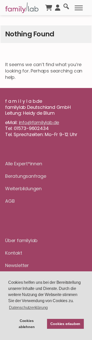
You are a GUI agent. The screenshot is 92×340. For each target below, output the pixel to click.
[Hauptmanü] (79, 8)
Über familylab (21, 240)
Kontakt (13, 253)
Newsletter (17, 265)
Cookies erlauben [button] (65, 324)
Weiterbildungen (23, 188)
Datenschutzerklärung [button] (28, 307)
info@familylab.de (39, 122)
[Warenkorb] (48, 7)
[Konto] (57, 7)
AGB (10, 201)
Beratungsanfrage (25, 176)
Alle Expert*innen (23, 163)
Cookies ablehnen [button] (26, 324)
